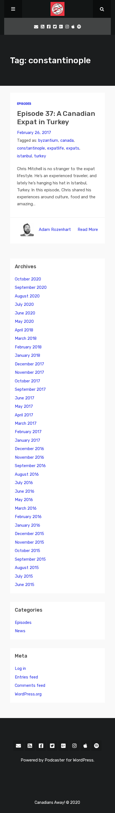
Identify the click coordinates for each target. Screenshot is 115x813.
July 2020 (24, 304)
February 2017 (28, 431)
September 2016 (30, 465)
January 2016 (27, 525)
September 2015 (30, 559)
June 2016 (24, 491)
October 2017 (27, 381)
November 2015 (29, 542)
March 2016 (26, 508)
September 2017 (30, 389)
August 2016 (27, 474)
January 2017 (27, 440)
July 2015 (24, 576)
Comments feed (30, 685)
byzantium (48, 140)
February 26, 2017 (34, 132)
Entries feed (26, 677)
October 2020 (28, 279)
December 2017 (29, 364)
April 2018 (24, 330)
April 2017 (24, 415)
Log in (20, 668)
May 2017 (24, 406)
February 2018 (28, 347)
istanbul (24, 156)
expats (72, 148)
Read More (88, 229)
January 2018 (27, 355)
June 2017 (24, 398)
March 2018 (26, 338)
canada (67, 140)
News (20, 631)
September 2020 (31, 287)
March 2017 (26, 423)
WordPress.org (28, 694)
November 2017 (29, 372)
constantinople (31, 148)
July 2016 (24, 482)
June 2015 (24, 584)
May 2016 (24, 499)
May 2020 (24, 321)
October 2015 (27, 550)
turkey (40, 156)
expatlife (55, 148)
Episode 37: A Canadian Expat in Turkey (56, 117)
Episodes (24, 104)
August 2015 (27, 567)
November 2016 (29, 457)
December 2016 (29, 448)
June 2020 (25, 313)
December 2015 (29, 533)
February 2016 (28, 516)
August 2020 (27, 296)
